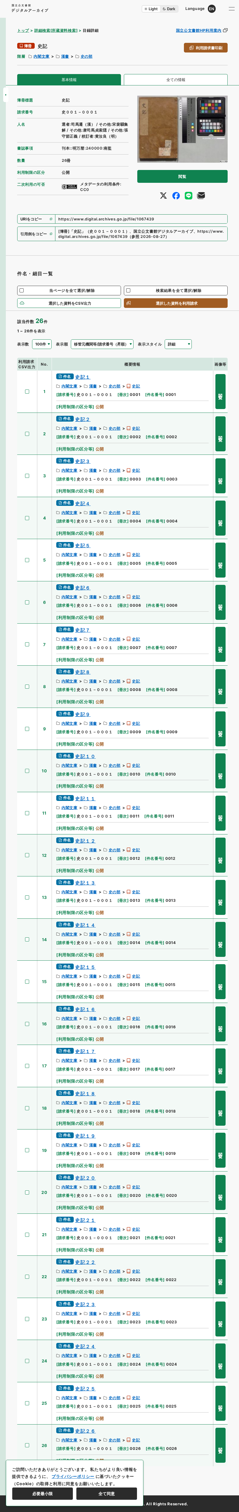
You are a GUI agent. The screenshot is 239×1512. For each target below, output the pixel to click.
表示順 (62, 344)
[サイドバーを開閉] (5, 94)
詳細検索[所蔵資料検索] (56, 30)
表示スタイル (150, 344)
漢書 (65, 56)
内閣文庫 (42, 56)
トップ (23, 30)
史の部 (87, 56)
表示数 (23, 344)
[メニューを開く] (231, 8)
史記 (136, 386)
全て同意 (107, 1493)
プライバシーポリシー (73, 1476)
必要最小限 (42, 1493)
